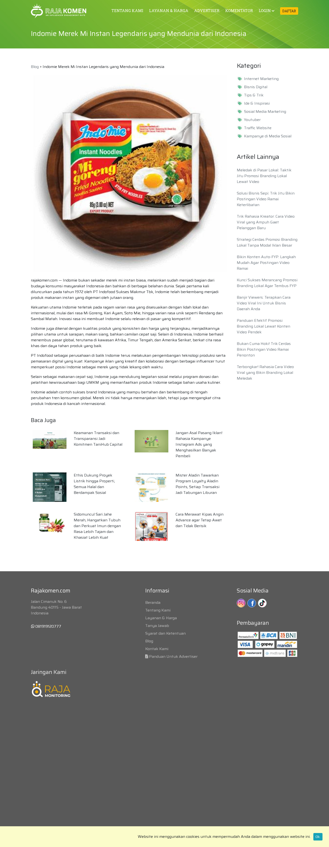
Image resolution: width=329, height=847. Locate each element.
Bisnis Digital (255, 87)
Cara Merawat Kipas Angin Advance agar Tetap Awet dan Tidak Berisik (200, 520)
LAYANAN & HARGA (168, 10)
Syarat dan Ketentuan (165, 633)
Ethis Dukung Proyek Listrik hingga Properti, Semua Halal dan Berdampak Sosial (94, 484)
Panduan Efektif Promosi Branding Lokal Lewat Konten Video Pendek (263, 326)
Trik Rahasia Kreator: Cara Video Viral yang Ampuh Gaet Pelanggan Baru (266, 222)
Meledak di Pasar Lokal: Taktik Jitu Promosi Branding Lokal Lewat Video (264, 176)
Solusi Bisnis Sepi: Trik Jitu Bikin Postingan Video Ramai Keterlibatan (266, 199)
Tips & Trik (253, 95)
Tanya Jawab (157, 626)
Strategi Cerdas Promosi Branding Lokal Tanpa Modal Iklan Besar (267, 242)
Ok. (318, 836)
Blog (35, 67)
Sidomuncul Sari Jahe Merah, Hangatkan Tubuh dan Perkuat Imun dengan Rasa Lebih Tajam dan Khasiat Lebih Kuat (97, 525)
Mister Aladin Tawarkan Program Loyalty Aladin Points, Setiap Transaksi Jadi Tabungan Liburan (197, 484)
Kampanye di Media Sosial (267, 136)
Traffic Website (257, 128)
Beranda (152, 602)
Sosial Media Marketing (265, 111)
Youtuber (252, 120)
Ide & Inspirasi (257, 103)
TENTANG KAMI (127, 10)
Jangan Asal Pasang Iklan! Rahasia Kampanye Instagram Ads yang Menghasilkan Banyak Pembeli (199, 444)
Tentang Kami (158, 610)
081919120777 (47, 626)
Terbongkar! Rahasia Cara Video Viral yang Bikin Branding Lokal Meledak (265, 372)
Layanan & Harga (161, 618)
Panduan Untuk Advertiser (173, 656)
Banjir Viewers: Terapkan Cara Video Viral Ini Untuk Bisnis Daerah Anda (263, 303)
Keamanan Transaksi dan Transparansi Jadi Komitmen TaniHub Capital (98, 438)
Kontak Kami (156, 649)
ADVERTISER (206, 10)
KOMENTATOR (239, 10)
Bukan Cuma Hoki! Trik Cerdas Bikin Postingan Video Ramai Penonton (264, 349)
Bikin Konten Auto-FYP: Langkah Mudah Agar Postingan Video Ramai (266, 262)
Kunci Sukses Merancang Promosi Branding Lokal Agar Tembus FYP (267, 283)
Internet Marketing (261, 79)
